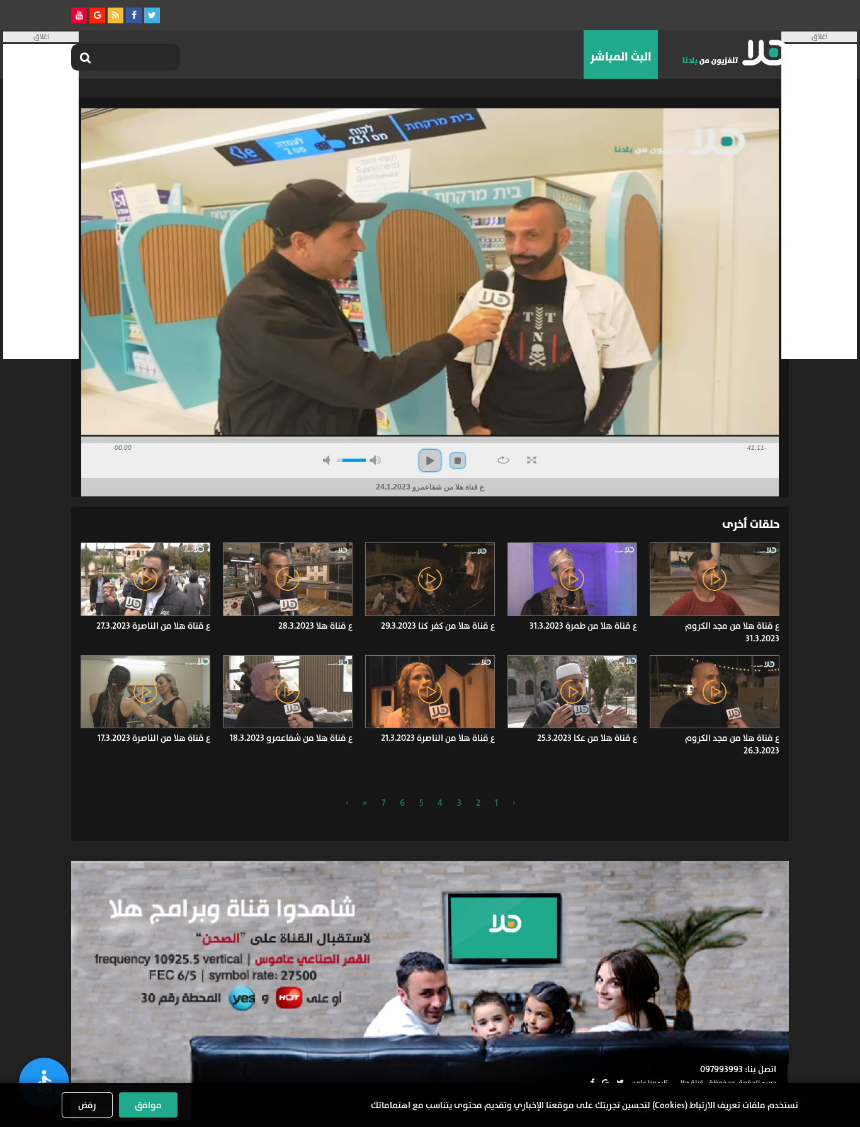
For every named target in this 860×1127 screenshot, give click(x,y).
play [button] (430, 460)
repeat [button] (503, 460)
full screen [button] (532, 460)
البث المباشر (621, 56)
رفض (87, 1105)
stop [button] (458, 460)
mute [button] (328, 460)
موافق (148, 1105)
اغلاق (819, 37)
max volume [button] (375, 460)
